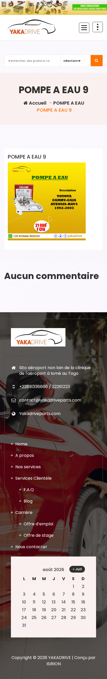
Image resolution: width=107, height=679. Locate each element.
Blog (28, 501)
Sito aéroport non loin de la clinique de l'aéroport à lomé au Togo (55, 370)
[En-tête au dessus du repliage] (97, 27)
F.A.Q (29, 490)
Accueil (37, 103)
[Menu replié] (84, 28)
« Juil (77, 569)
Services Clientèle (33, 478)
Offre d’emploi (38, 524)
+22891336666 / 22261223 (44, 387)
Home (21, 444)
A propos (24, 455)
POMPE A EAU (68, 103)
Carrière (23, 512)
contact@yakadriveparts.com (50, 400)
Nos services (28, 467)
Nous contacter (31, 547)
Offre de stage (39, 535)
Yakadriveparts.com (40, 414)
